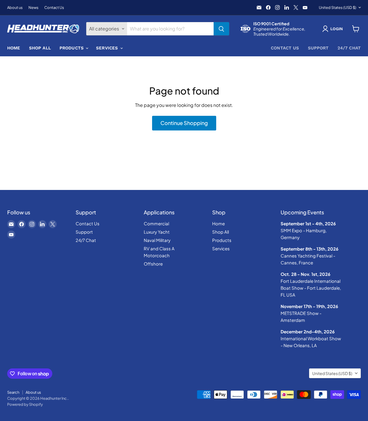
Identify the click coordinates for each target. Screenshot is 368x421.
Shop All (40, 48)
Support (318, 48)
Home (13, 48)
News (33, 7)
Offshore (153, 263)
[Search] (221, 28)
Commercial (156, 223)
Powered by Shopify (25, 404)
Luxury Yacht (157, 231)
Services (107, 48)
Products (72, 48)
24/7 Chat (349, 48)
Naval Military (157, 240)
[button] (333, 28)
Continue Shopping (184, 123)
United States (337, 7)
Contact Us (54, 7)
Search (13, 392)
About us (15, 7)
